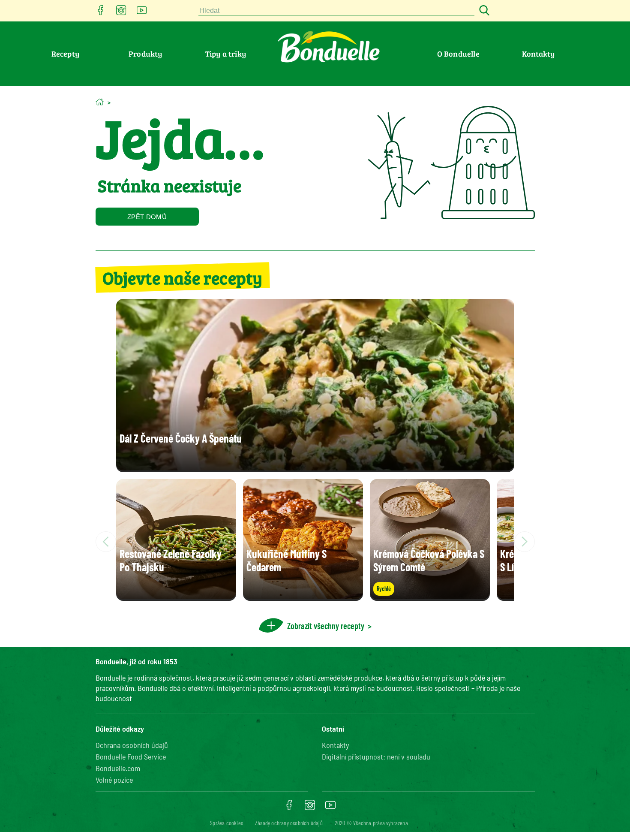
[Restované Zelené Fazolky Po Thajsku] (176, 596)
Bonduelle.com (118, 768)
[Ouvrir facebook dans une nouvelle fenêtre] (101, 12)
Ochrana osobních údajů (132, 745)
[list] (315, 541)
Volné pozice (114, 779)
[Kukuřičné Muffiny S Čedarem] (303, 596)
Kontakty (538, 53)
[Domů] (100, 102)
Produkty (145, 53)
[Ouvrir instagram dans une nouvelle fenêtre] (121, 12)
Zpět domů (147, 216)
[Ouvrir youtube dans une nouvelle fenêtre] (142, 12)
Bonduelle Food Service (131, 756)
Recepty (65, 53)
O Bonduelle (458, 53)
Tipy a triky (225, 53)
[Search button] (483, 11)
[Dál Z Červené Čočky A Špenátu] (315, 467)
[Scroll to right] (524, 541)
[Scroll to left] (106, 541)
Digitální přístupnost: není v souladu (376, 756)
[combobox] (336, 10)
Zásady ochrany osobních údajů (289, 822)
